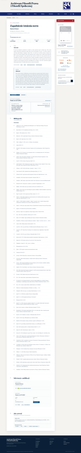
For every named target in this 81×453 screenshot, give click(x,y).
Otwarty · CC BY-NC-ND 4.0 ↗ (62, 70)
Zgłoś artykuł (51, 441)
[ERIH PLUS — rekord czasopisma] (69, 60)
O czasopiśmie (10, 13)
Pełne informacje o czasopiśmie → (65, 66)
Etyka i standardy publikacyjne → (62, 69)
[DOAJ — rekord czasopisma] (61, 63)
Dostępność (65, 444)
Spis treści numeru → (70, 46)
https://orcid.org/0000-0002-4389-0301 (24, 388)
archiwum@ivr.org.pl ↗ (64, 53)
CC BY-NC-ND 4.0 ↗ (25, 404)
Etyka (59, 13)
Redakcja (42, 13)
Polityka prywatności (66, 442)
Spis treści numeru (48, 100)
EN (73, 14)
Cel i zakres (19, 13)
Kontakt (65, 13)
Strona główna (9, 17)
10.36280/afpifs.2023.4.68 (19, 401)
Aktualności (27, 13)
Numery (35, 13)
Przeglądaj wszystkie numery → (62, 83)
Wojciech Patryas (14, 29)
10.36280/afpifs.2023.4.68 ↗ (15, 37)
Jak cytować (23, 94)
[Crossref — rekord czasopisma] (69, 63)
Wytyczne (51, 442)
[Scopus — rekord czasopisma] (61, 60)
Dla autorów (51, 13)
